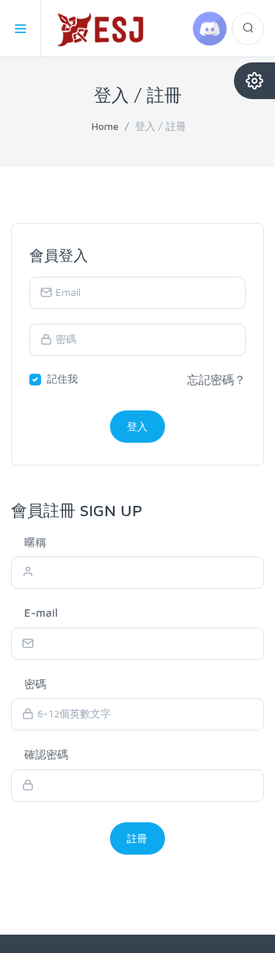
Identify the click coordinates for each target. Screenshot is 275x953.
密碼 (35, 684)
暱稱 (35, 542)
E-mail (41, 612)
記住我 (62, 378)
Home (105, 126)
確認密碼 (46, 754)
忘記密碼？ (216, 379)
